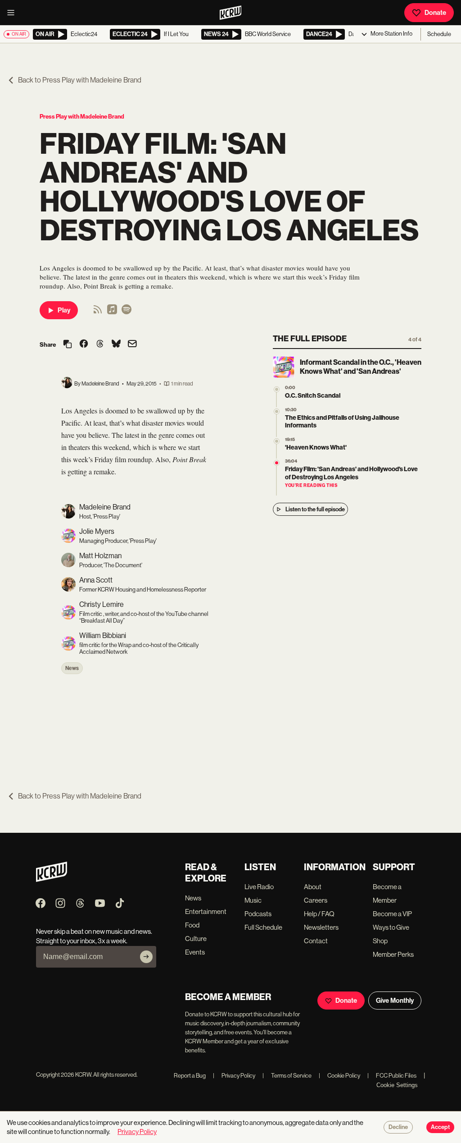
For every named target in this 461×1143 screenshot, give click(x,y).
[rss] (97, 312)
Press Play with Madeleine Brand (82, 116)
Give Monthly (395, 1000)
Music (253, 900)
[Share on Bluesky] (116, 344)
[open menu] (13, 13)
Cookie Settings (397, 1085)
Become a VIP (392, 914)
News (72, 668)
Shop (380, 941)
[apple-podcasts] (112, 312)
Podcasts (257, 914)
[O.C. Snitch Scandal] (276, 389)
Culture (196, 938)
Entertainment (205, 911)
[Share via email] (132, 344)
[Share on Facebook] (83, 344)
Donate (435, 13)
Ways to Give (391, 927)
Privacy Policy (234, 1075)
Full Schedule (263, 927)
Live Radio (259, 887)
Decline (398, 1127)
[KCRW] (51, 879)
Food (192, 925)
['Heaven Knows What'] (276, 441)
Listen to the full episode (315, 509)
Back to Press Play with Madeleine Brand (79, 80)
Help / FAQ (319, 914)
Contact (316, 941)
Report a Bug (190, 1075)
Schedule (439, 34)
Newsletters (321, 927)
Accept (440, 1127)
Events (195, 952)
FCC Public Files (391, 1075)
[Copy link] (67, 345)
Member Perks (393, 954)
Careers (315, 900)
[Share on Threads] (99, 344)
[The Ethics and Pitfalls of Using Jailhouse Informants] (276, 411)
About (312, 887)
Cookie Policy (339, 1075)
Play (64, 310)
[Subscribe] (146, 956)
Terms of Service (287, 1075)
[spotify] (126, 312)
